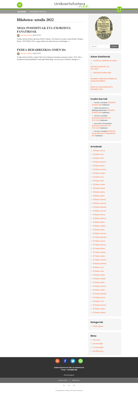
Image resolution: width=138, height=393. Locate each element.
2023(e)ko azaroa (99, 151)
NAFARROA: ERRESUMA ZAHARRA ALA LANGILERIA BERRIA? (103, 80)
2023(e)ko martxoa (99, 169)
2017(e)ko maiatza (99, 252)
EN (74, 385)
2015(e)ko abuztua (99, 305)
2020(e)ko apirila (98, 196)
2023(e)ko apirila (98, 166)
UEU (70, 367)
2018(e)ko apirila (98, 230)
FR (69, 385)
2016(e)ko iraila (98, 271)
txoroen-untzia (26, 35)
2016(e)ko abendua (99, 264)
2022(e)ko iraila (98, 181)
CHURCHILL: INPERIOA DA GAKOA (105, 61)
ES (64, 385)
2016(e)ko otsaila (99, 290)
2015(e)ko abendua (99, 294)
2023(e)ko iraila (98, 158)
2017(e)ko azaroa (99, 241)
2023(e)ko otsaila (99, 173)
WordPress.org (98, 351)
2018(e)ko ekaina (99, 222)
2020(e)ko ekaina (99, 192)
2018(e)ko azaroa (99, 215)
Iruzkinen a (98, 347)
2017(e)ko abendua (99, 237)
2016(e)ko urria (98, 267)
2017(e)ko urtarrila (99, 260)
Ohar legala (62, 380)
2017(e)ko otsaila (99, 256)
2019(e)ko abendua (99, 207)
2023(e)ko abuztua (99, 162)
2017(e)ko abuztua (99, 245)
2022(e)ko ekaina (99, 188)
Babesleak (76, 380)
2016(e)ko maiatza (99, 279)
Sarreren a (98, 344)
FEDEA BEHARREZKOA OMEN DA (41, 49)
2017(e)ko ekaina (99, 248)
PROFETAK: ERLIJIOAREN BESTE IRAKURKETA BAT (101, 88)
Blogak (22, 11)
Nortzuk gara (69, 375)
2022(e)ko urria (98, 177)
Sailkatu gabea (98, 326)
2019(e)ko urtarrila (99, 211)
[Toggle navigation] (19, 5)
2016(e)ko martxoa (99, 286)
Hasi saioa (96, 340)
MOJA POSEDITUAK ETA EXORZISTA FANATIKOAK (44, 30)
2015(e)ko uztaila (99, 309)
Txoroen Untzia (37, 11)
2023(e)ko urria (98, 154)
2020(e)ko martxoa (99, 199)
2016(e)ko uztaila (99, 275)
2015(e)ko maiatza (99, 312)
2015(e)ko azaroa (99, 297)
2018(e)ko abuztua (99, 218)
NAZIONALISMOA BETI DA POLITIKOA (99, 68)
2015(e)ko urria (98, 301)
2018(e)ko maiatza (99, 226)
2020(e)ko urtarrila (99, 203)
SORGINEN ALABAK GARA (102, 73)
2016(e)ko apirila (98, 282)
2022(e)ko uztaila (99, 184)
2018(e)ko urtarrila (99, 233)
